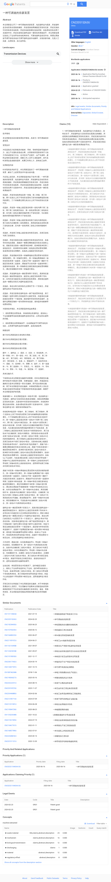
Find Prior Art (97, 32)
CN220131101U (10, 741)
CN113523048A (10, 715)
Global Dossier (97, 113)
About (24, 878)
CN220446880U (10, 693)
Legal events (80, 106)
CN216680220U (10, 635)
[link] (11, 833)
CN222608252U (10, 736)
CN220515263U (10, 619)
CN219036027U (10, 678)
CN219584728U (10, 709)
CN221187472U (10, 640)
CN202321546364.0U (12, 767)
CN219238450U (10, 625)
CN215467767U (10, 725)
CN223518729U (10, 688)
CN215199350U (10, 656)
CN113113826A (10, 614)
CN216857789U (10, 731)
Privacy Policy (76, 878)
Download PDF (80, 32)
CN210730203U (10, 630)
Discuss (74, 115)
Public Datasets (53, 878)
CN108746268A (10, 672)
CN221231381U (10, 704)
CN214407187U (10, 667)
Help (87, 878)
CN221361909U (10, 720)
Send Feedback (37, 878)
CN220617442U (10, 662)
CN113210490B (10, 646)
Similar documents (93, 106)
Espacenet (86, 113)
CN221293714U (10, 699)
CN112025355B (10, 651)
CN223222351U (10, 683)
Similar (77, 35)
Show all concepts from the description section (23, 862)
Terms (65, 878)
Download (90, 824)
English (88, 42)
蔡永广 (81, 46)
